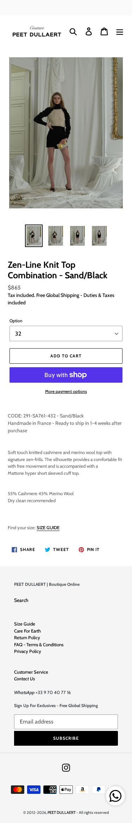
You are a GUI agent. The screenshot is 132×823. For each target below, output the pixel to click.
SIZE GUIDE (48, 527)
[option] (34, 236)
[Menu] (119, 31)
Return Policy (27, 637)
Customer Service (31, 672)
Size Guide (24, 624)
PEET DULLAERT (62, 812)
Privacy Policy (27, 651)
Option (16, 320)
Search (21, 600)
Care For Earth (27, 631)
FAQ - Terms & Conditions (38, 644)
